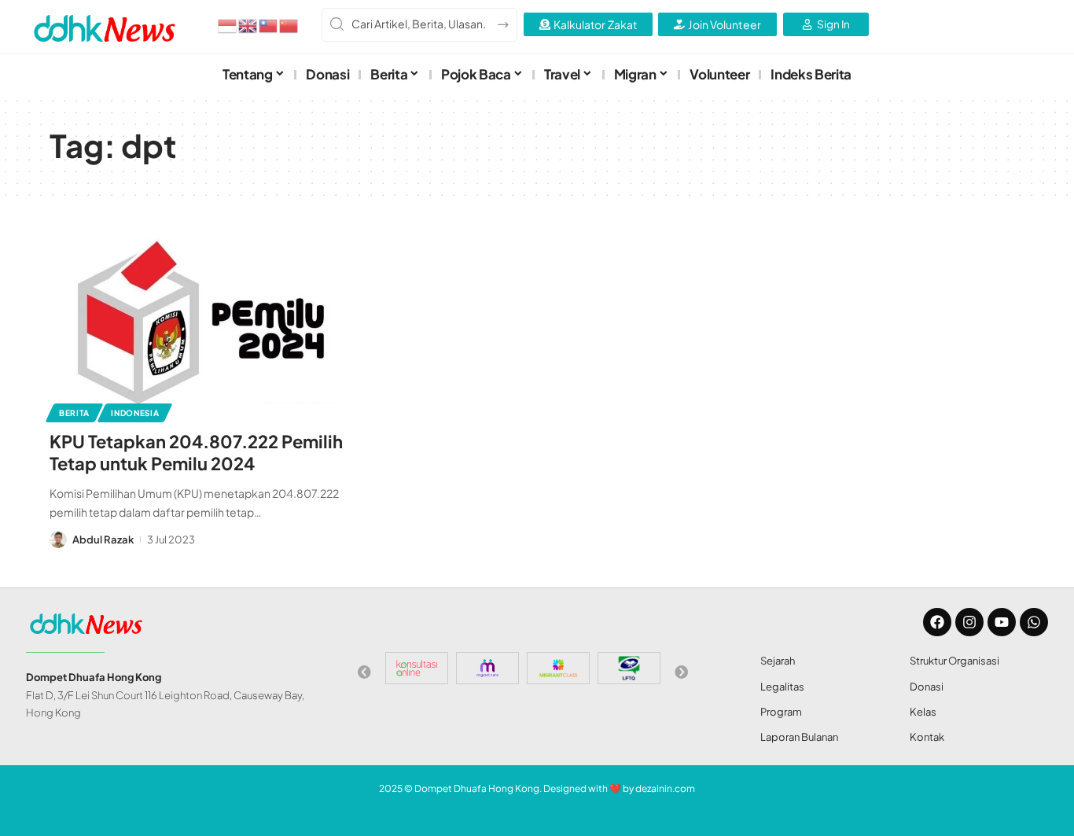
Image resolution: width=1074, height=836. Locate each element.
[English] (248, 24)
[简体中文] (289, 24)
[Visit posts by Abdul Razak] (58, 539)
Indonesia (135, 413)
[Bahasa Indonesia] (228, 24)
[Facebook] (937, 622)
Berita (74, 413)
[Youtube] (1002, 622)
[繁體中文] (269, 24)
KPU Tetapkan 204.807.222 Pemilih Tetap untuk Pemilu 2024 (196, 452)
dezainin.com (665, 788)
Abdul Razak (103, 539)
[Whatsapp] (1034, 622)
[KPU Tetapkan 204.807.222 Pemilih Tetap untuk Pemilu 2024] (202, 326)
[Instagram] (969, 622)
